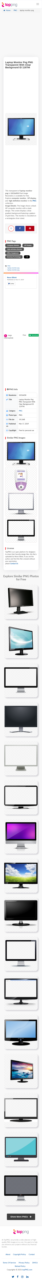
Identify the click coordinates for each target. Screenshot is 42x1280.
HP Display (28, 245)
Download (34, 335)
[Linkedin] (27, 1277)
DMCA (35, 1263)
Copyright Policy (19, 1254)
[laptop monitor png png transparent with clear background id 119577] (21, 1149)
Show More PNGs (19, 1217)
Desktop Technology (14, 257)
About (8, 1254)
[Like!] (11, 228)
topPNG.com (27, 1270)
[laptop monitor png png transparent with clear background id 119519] (21, 719)
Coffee (12, 283)
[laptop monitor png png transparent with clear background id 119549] (21, 953)
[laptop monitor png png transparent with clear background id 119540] (21, 875)
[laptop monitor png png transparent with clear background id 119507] (21, 641)
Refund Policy (20, 1266)
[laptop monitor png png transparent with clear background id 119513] (21, 680)
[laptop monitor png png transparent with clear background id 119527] (21, 797)
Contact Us (14, 564)
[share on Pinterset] (30, 228)
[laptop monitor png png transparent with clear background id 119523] (21, 758)
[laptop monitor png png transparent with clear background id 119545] (21, 914)
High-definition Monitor (14, 249)
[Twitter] (13, 1277)
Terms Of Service (9, 1263)
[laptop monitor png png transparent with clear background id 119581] (21, 1188)
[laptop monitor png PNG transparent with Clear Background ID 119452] (21, 504)
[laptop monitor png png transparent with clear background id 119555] (21, 993)
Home (7, 10)
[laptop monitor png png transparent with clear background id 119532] (21, 836)
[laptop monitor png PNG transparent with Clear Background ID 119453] (21, 530)
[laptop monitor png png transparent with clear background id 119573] (21, 1110)
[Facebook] (20, 228)
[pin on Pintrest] (35, 588)
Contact (32, 1254)
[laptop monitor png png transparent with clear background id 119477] (21, 602)
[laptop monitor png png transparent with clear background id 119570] (21, 1071)
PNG (15, 10)
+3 (27, 257)
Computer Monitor (13, 245)
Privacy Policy (24, 1263)
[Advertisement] (21, 36)
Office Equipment (13, 253)
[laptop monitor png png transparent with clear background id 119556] (21, 1032)
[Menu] (37, 4)
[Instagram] (22, 1277)
